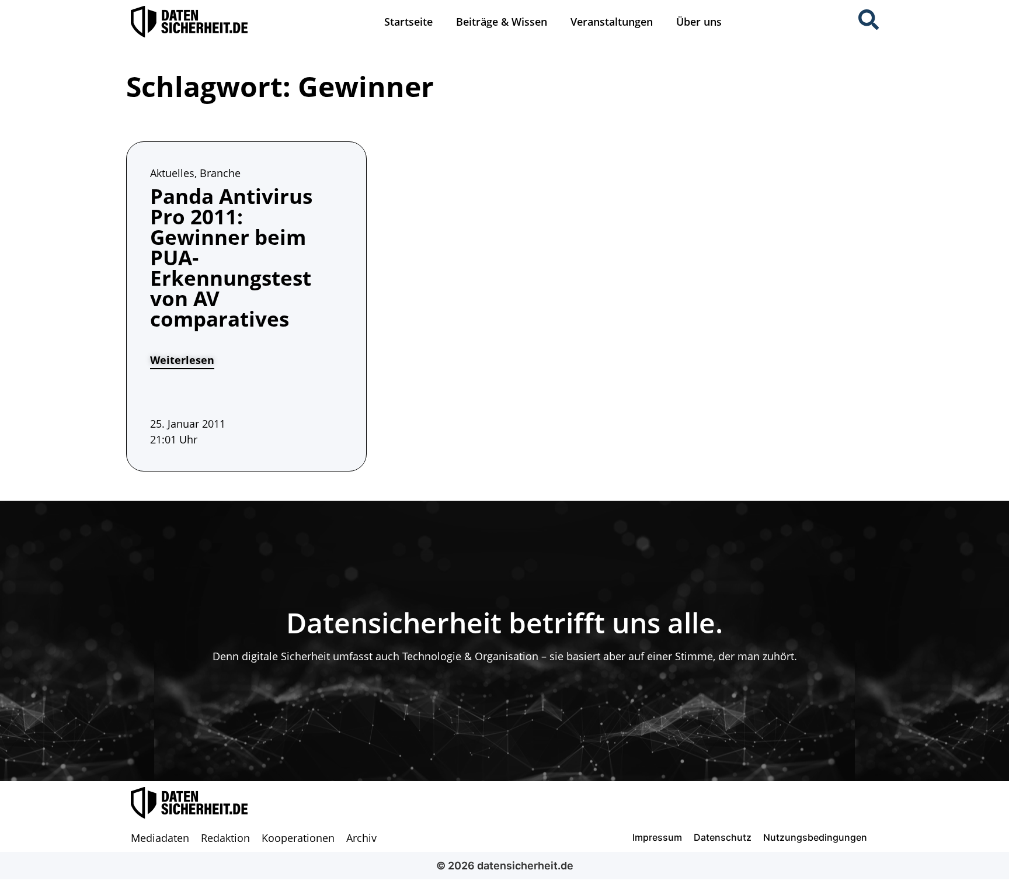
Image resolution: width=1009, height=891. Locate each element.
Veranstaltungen (611, 21)
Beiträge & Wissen (501, 21)
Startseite (408, 21)
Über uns (699, 21)
